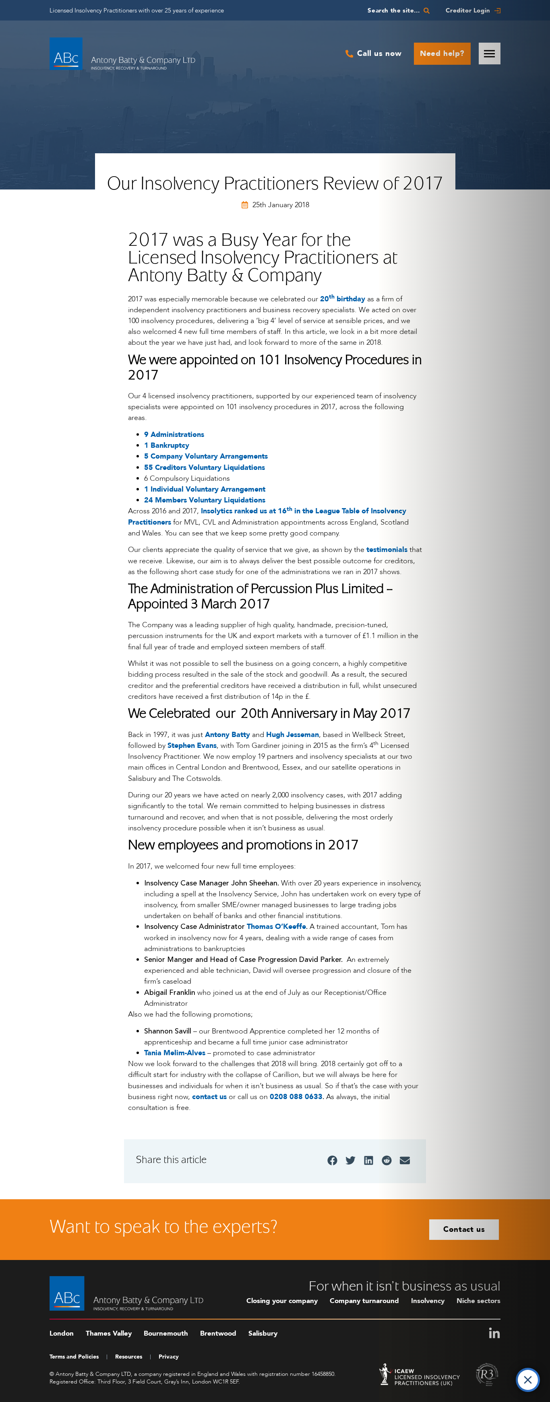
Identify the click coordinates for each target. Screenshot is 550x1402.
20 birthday (342, 299)
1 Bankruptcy (166, 446)
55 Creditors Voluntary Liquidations (204, 468)
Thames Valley (109, 1333)
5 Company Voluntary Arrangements (206, 456)
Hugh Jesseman (292, 735)
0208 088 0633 (296, 1097)
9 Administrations (174, 435)
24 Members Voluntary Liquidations (204, 500)
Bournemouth (166, 1333)
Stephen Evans (192, 746)
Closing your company (282, 1300)
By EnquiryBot (492, 1378)
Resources (128, 1357)
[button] (332, 1160)
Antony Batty (227, 735)
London (62, 1333)
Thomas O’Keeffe (276, 927)
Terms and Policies (74, 1357)
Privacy (169, 1357)
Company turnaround (364, 1300)
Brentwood (218, 1333)
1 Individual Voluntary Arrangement (204, 489)
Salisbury (262, 1333)
